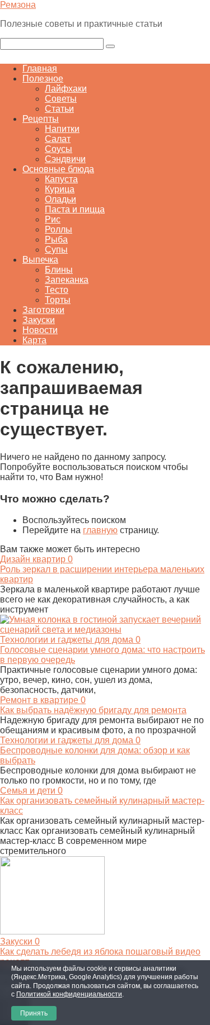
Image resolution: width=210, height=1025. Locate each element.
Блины (59, 269)
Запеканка (66, 279)
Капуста (61, 179)
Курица (59, 189)
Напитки (62, 129)
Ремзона (18, 5)
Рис (52, 219)
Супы (56, 249)
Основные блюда (58, 169)
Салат (58, 139)
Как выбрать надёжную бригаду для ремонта (93, 710)
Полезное (42, 78)
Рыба (56, 239)
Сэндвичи (65, 159)
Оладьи (60, 199)
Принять (34, 1013)
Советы (61, 98)
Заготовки (43, 310)
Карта (34, 340)
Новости (40, 330)
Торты (58, 300)
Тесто (56, 290)
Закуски (38, 320)
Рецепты (40, 119)
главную (100, 530)
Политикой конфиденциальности (69, 994)
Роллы (58, 229)
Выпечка (40, 259)
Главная (39, 68)
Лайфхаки (66, 88)
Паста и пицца (75, 209)
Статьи (59, 108)
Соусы (58, 149)
